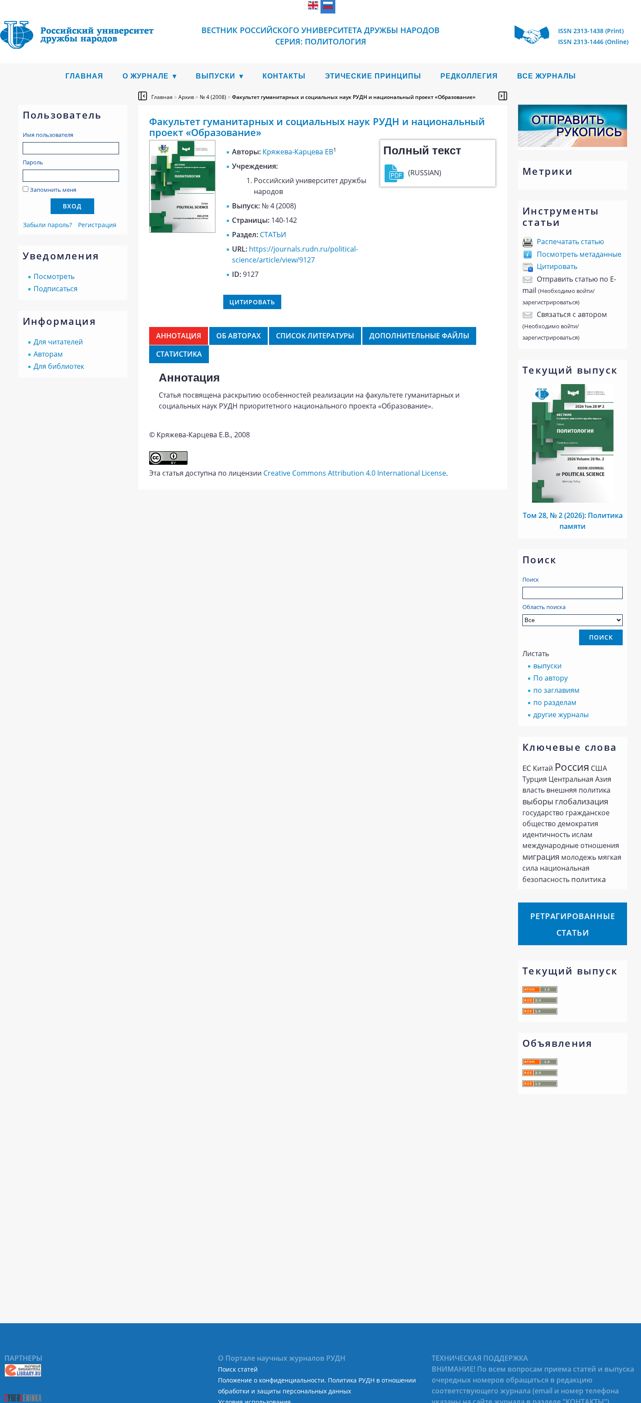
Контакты (284, 76)
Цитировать (557, 266)
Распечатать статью (570, 241)
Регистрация (97, 225)
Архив (186, 97)
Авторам (48, 354)
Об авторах (238, 336)
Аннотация (178, 336)
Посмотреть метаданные (579, 254)
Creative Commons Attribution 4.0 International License (354, 473)
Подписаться (56, 288)
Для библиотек (59, 366)
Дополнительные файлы (419, 336)
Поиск (530, 579)
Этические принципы (373, 76)
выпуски (547, 666)
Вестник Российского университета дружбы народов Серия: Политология (320, 36)
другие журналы (561, 714)
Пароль (33, 162)
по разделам (554, 702)
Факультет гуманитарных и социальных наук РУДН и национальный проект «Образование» (354, 97)
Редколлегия (469, 76)
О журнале (146, 76)
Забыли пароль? (47, 225)
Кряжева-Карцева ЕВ (298, 152)
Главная (84, 76)
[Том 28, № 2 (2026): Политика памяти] (573, 500)
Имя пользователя (48, 135)
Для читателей (58, 342)
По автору (550, 678)
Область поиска (544, 607)
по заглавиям (556, 690)
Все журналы (546, 76)
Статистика (179, 354)
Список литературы (315, 336)
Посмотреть (54, 276)
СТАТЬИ (273, 234)
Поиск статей (238, 1369)
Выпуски (215, 76)
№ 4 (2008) (213, 97)
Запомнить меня (53, 190)
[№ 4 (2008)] (182, 230)
